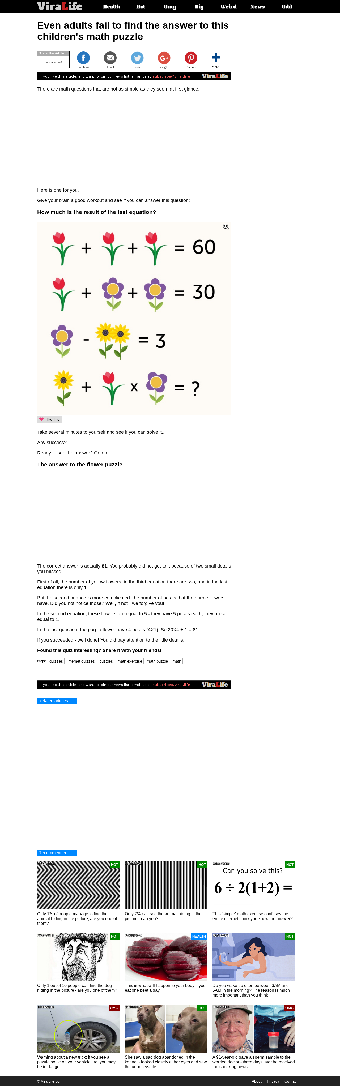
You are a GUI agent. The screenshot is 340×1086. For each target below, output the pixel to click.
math (176, 661)
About (257, 1081)
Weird (228, 7)
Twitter (137, 67)
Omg (170, 7)
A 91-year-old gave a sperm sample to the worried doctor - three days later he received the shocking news (253, 1062)
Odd (287, 7)
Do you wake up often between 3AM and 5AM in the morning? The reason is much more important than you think (251, 990)
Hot (140, 7)
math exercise (129, 661)
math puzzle (157, 661)
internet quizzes (81, 661)
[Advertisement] (278, 99)
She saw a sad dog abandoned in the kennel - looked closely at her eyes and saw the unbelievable (166, 1062)
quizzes (56, 661)
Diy (199, 7)
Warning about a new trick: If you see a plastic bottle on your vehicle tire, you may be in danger (76, 1062)
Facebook (83, 67)
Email (110, 67)
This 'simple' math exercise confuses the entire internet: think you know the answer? (252, 916)
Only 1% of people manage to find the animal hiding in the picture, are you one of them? (77, 919)
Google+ (164, 67)
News (257, 7)
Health (111, 7)
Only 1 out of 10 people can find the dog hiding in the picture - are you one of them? (77, 988)
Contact (291, 1081)
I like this (51, 419)
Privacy (273, 1081)
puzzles (106, 661)
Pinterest (191, 67)
